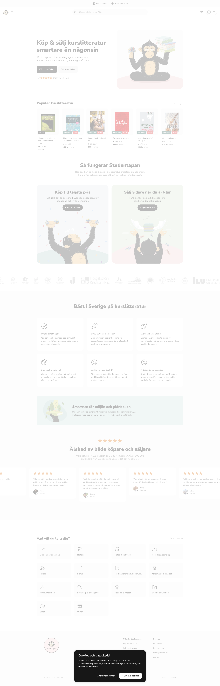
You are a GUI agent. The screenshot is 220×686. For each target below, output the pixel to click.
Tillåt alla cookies (130, 675)
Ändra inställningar (106, 675)
